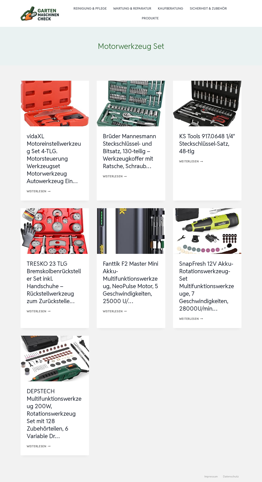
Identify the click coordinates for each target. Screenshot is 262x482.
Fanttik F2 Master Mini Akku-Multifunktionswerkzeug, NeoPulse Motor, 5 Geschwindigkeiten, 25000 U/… (130, 282)
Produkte (150, 18)
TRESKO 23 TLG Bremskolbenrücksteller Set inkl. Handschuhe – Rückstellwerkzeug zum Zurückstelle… (54, 282)
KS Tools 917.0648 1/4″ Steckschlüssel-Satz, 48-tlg (207, 143)
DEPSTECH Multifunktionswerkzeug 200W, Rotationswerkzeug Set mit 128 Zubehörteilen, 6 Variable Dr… (54, 413)
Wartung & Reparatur (132, 8)
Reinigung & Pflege (90, 8)
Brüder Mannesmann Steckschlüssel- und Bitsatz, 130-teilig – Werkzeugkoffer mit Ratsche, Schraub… (129, 151)
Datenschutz (231, 476)
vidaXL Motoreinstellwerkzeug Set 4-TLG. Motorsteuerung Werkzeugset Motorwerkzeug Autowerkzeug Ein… (54, 158)
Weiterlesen (39, 191)
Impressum (211, 476)
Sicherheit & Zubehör (208, 8)
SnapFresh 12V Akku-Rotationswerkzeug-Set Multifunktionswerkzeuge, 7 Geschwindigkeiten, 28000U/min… (206, 286)
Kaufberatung (170, 8)
